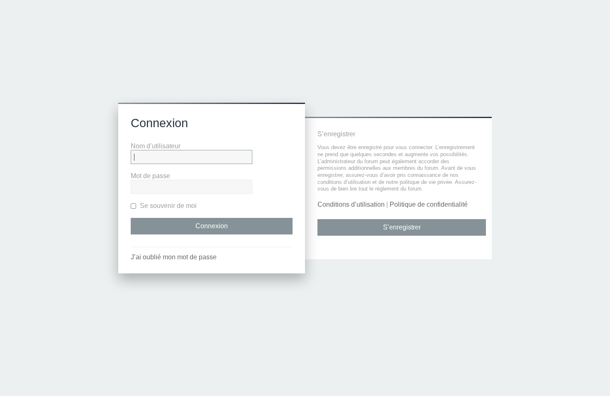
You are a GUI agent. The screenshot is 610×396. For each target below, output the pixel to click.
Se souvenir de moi (167, 205)
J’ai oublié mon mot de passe (174, 257)
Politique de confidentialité (429, 204)
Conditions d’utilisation (351, 204)
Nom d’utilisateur (156, 146)
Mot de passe (150, 175)
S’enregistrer (402, 227)
